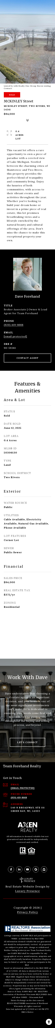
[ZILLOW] (44, 869)
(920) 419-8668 (13, 324)
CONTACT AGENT (27, 358)
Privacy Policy (27, 912)
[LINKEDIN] (19, 869)
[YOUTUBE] (27, 869)
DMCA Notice (27, 1012)
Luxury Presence (27, 891)
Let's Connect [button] (27, 742)
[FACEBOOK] (11, 869)
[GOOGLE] (36, 869)
